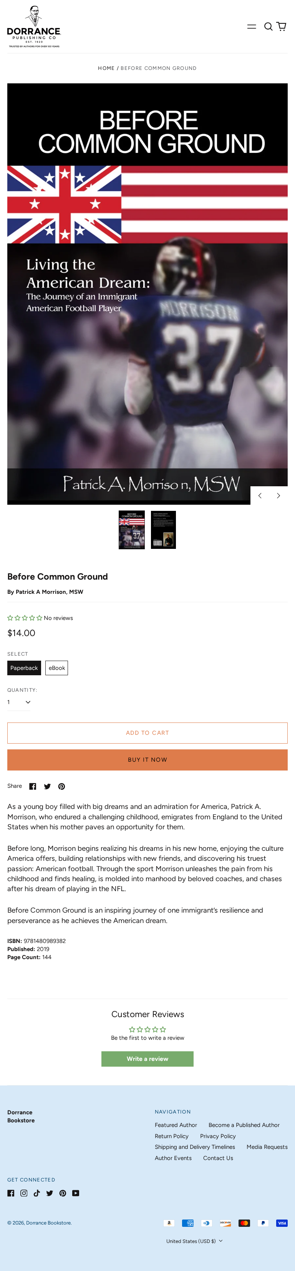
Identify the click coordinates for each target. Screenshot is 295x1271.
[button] (268, 26)
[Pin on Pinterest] (61, 786)
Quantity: (22, 690)
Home (106, 68)
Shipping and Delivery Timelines (195, 1146)
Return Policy (172, 1136)
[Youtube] (76, 1193)
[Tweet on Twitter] (47, 786)
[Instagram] (24, 1193)
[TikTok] (36, 1193)
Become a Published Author (244, 1125)
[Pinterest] (62, 1193)
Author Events (173, 1158)
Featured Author (176, 1125)
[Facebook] (11, 1193)
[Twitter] (49, 1193)
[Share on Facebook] (32, 786)
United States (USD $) (191, 1241)
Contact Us (218, 1158)
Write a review (147, 1058)
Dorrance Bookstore (48, 1223)
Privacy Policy (218, 1136)
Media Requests (267, 1146)
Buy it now (147, 759)
